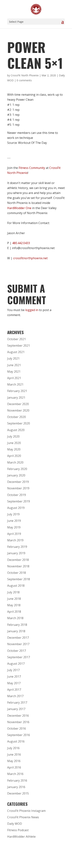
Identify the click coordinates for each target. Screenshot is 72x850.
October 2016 (16, 728)
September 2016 (18, 735)
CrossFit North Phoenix (25, 75)
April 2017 (14, 690)
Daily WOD (14, 824)
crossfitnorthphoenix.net (30, 258)
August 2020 (16, 430)
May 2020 (13, 449)
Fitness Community (32, 168)
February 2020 (17, 469)
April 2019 (14, 534)
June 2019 (14, 521)
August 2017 (16, 664)
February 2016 (17, 780)
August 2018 (16, 586)
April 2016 (14, 767)
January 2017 (16, 709)
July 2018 (13, 592)
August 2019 (16, 508)
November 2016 (18, 722)
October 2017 (16, 651)
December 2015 (18, 793)
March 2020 (15, 462)
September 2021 (18, 346)
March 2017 (15, 696)
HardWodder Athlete (21, 837)
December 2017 (18, 638)
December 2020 (18, 404)
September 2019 (18, 501)
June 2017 (14, 676)
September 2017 (18, 657)
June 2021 (14, 365)
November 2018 (18, 566)
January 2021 (16, 397)
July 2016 (13, 748)
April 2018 (14, 612)
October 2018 (16, 573)
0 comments (24, 80)
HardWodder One (19, 208)
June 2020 (14, 443)
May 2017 (13, 683)
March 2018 (15, 618)
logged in (31, 310)
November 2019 (18, 488)
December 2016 (18, 716)
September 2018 (18, 579)
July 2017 (13, 670)
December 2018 (18, 560)
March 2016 (15, 774)
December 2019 (18, 482)
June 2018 (14, 599)
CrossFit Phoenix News (23, 817)
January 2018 (16, 631)
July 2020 (13, 436)
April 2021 (14, 378)
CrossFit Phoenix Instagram (26, 811)
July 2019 (13, 514)
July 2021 (13, 358)
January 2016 (16, 787)
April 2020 (14, 456)
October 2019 (16, 495)
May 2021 (13, 372)
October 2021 (16, 339)
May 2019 (13, 527)
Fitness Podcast (18, 830)
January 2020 (16, 475)
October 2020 (16, 417)
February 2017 (17, 702)
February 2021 (17, 391)
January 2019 (16, 553)
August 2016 (16, 741)
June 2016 (14, 754)
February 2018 (17, 625)
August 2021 (16, 352)
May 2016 (13, 761)
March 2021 (15, 384)
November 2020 (18, 410)
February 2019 (17, 547)
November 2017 (18, 644)
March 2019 (15, 540)
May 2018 (13, 605)
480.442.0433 (21, 243)
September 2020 (18, 423)
